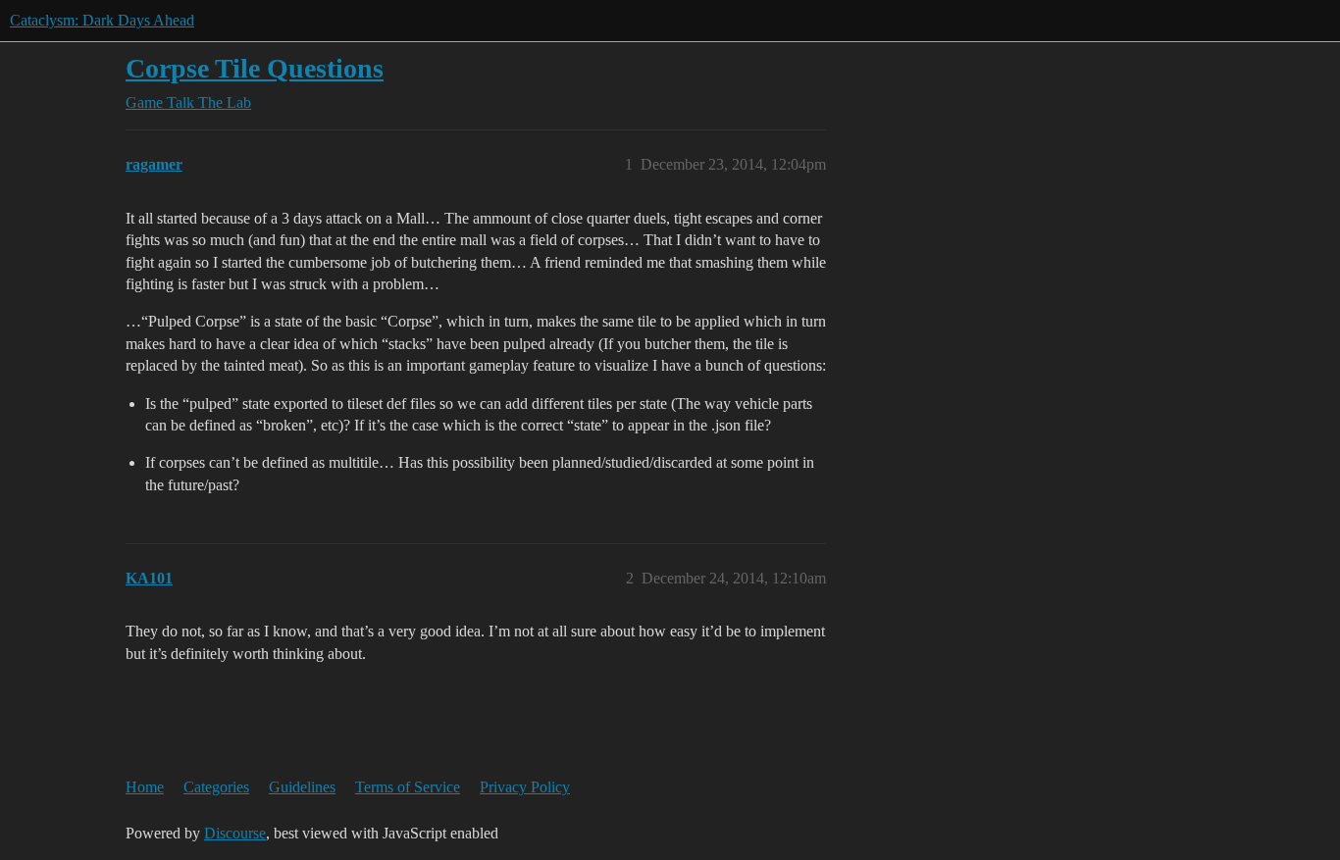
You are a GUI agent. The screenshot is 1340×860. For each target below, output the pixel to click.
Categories (216, 787)
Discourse (235, 833)
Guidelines (302, 787)
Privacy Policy (525, 787)
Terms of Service (407, 787)
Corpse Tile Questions (255, 68)
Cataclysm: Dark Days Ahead (102, 20)
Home (145, 787)
